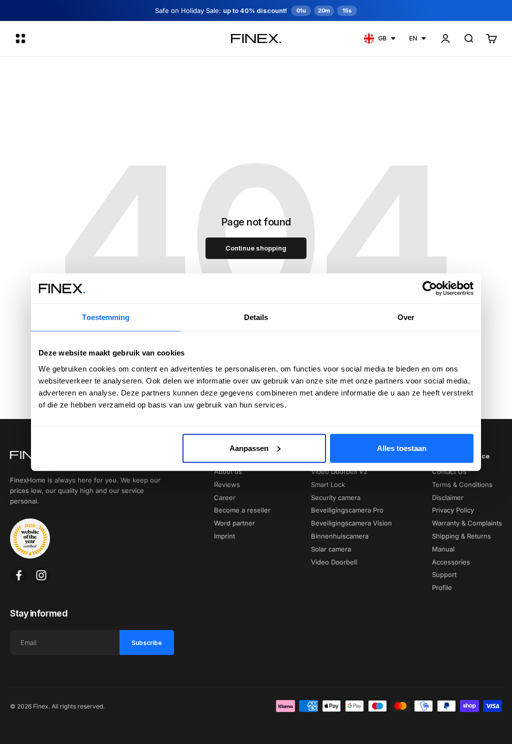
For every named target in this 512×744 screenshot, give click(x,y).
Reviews (227, 484)
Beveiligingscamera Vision (351, 523)
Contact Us (449, 472)
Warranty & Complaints (467, 523)
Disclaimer (448, 498)
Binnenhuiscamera (339, 536)
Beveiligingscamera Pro (347, 510)
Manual (443, 549)
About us (228, 472)
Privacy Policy (453, 510)
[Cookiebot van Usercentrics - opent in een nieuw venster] (430, 288)
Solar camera (331, 549)
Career (225, 498)
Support (444, 574)
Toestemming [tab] (106, 317)
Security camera (335, 498)
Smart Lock (328, 484)
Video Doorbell (334, 562)
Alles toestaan (401, 448)
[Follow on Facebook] (18, 575)
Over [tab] (406, 317)
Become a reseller (242, 510)
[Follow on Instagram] (41, 575)
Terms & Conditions (462, 484)
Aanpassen (249, 448)
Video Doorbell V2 (339, 472)
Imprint (224, 536)
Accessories (451, 562)
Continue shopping (256, 248)
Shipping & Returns (461, 536)
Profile (442, 588)
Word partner (234, 523)
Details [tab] (256, 317)
